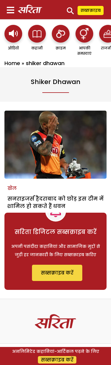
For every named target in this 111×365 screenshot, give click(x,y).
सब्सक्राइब (91, 10)
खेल (12, 188)
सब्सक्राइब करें (57, 272)
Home (12, 63)
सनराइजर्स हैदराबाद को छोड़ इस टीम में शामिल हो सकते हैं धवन (55, 202)
